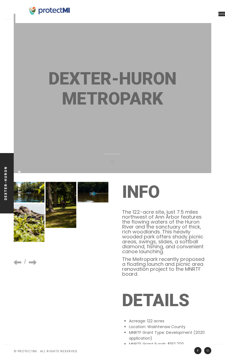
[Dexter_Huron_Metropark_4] (61, 205)
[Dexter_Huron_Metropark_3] (29, 192)
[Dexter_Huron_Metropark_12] (29, 223)
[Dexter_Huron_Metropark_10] (93, 192)
